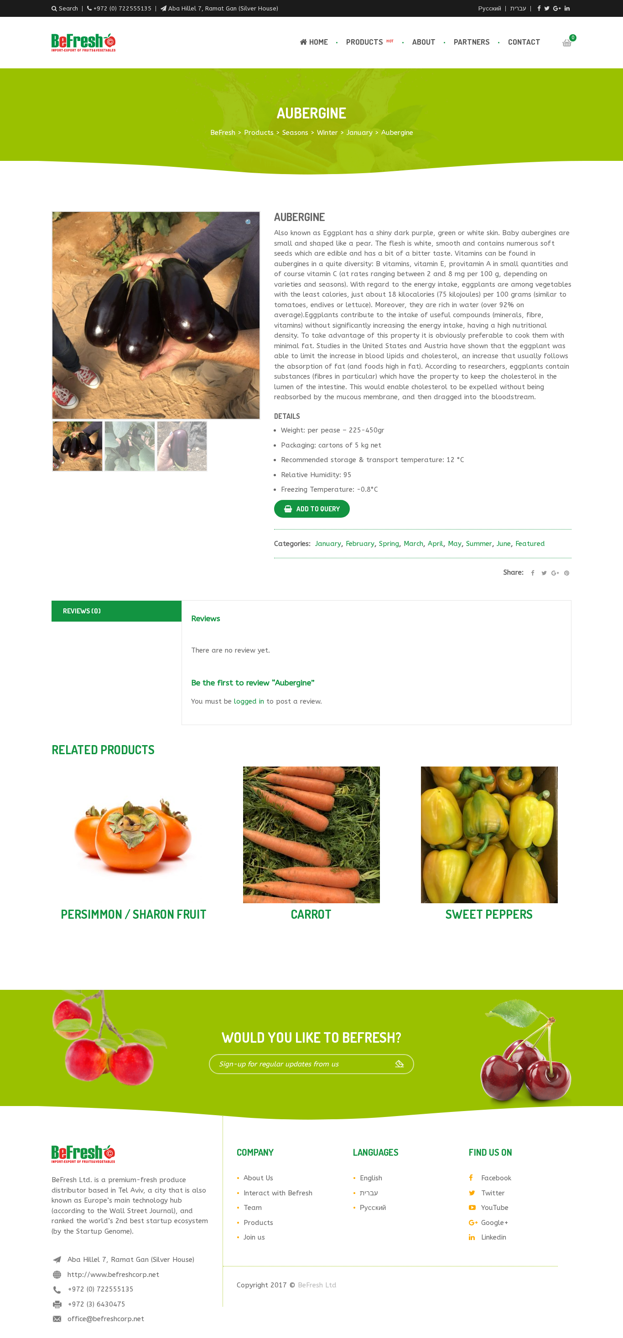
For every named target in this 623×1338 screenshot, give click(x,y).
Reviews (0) (82, 611)
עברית (518, 8)
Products (370, 41)
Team (253, 1208)
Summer (479, 544)
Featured (530, 544)
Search (67, 8)
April (435, 544)
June (504, 544)
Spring (389, 544)
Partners (472, 41)
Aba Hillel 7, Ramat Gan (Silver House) (222, 8)
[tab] (118, 611)
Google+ (495, 1223)
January (328, 544)
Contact (524, 41)
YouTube (495, 1208)
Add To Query (318, 508)
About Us (258, 1178)
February (360, 544)
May (455, 544)
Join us (254, 1237)
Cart (566, 42)
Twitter (493, 1193)
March (413, 544)
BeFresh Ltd (317, 1285)
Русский (489, 8)
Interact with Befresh (278, 1193)
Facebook (496, 1178)
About (424, 41)
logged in (249, 701)
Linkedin (493, 1237)
